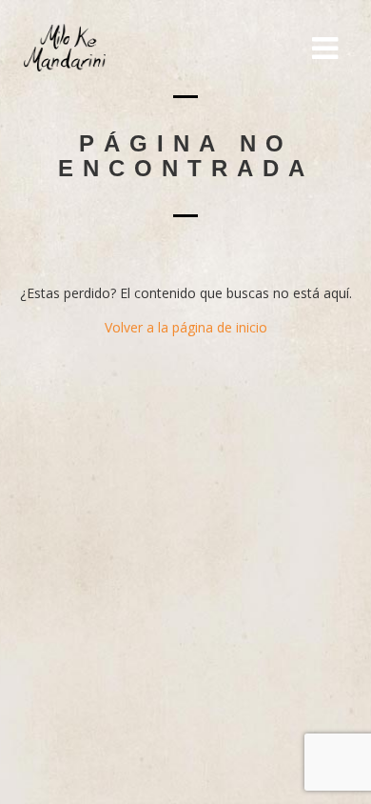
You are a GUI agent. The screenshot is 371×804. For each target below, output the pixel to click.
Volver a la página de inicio (186, 327)
